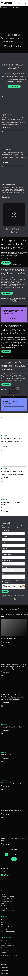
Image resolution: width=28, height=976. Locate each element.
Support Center (5, 943)
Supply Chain (5, 929)
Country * (5, 567)
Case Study (19, 614)
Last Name (5, 536)
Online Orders (5, 950)
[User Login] (18, 3)
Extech (3, 906)
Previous (14, 849)
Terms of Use (4, 973)
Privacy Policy (4, 964)
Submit (5, 591)
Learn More (6, 262)
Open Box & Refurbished (8, 927)
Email (3, 542)
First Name (5, 530)
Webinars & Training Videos (9, 955)
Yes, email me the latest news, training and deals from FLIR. (14, 581)
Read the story (7, 293)
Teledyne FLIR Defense (7, 899)
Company (5, 548)
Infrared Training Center (7, 910)
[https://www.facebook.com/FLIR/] (5, 875)
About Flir (4, 894)
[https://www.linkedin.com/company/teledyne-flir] (2, 875)
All (2, 614)
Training (3, 952)
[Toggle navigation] (2, 3)
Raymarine (4, 908)
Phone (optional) (7, 554)
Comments (5, 573)
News (2, 920)
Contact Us (4, 941)
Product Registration (7, 948)
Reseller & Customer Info (8, 931)
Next (14, 859)
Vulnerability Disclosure (7, 945)
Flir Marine (4, 903)
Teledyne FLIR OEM (6, 901)
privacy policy (17, 595)
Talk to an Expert (14, 86)
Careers (3, 922)
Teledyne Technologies (7, 896)
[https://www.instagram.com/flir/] (8, 875)
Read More (6, 642)
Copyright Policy (5, 970)
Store (2, 924)
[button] (14, 214)
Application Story (9, 614)
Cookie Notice (4, 967)
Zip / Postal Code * (8, 561)
